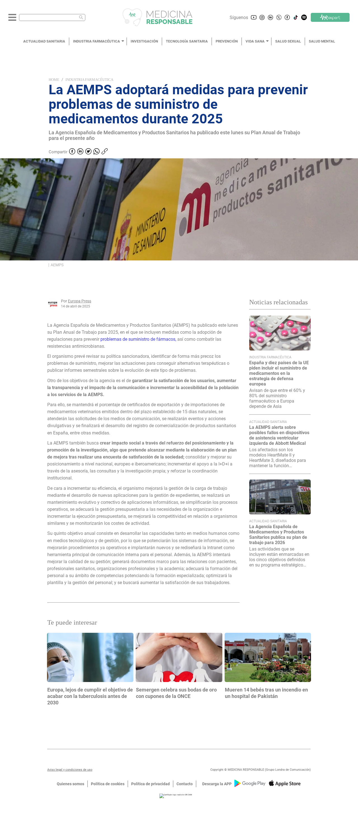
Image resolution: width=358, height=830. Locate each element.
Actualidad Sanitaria (268, 422)
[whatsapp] (96, 152)
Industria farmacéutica (89, 79)
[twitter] (88, 152)
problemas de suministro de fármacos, (138, 339)
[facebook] (72, 152)
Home (54, 79)
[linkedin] (80, 152)
